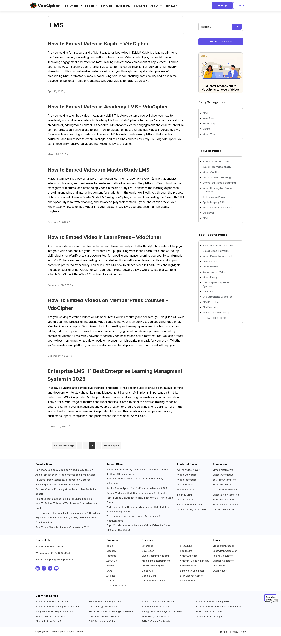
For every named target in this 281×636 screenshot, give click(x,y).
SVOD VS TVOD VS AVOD (217, 207)
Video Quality (211, 172)
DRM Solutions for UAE (48, 621)
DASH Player (219, 570)
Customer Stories (116, 585)
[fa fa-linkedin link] (37, 569)
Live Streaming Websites (218, 296)
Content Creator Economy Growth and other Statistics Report (65, 491)
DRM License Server (191, 575)
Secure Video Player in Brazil (158, 601)
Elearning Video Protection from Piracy (57, 484)
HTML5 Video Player (214, 317)
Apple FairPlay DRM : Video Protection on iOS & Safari (65, 474)
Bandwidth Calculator (192, 570)
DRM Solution (210, 261)
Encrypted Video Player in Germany (162, 611)
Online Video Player (214, 197)
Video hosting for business (192, 509)
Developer (140, 6)
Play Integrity (187, 580)
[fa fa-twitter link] (50, 569)
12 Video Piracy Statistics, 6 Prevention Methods (63, 479)
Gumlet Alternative (223, 509)
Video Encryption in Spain (103, 606)
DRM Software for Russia (156, 621)
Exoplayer (208, 212)
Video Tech (209, 134)
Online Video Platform (189, 504)
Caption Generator (223, 560)
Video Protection (186, 479)
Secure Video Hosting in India (105, 601)
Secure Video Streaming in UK (212, 601)
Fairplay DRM (184, 494)
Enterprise (147, 545)
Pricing (110, 565)
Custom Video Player (154, 580)
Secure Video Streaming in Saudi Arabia (57, 606)
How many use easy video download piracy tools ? (64, 469)
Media (206, 128)
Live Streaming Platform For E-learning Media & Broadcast (68, 513)
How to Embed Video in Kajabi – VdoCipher (98, 44)
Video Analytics (189, 555)
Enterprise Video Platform (218, 245)
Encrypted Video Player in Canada (54, 611)
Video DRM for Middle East (50, 616)
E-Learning (186, 545)
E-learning (209, 123)
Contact (171, 6)
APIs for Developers (153, 565)
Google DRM (149, 575)
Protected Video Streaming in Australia (111, 611)
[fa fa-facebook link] (44, 569)
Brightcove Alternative (225, 504)
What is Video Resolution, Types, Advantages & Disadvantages (133, 518)
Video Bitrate (211, 266)
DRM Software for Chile (102, 621)
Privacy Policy (238, 631)
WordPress (209, 118)
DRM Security (210, 307)
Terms (223, 631)
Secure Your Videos (221, 41)
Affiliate (110, 575)
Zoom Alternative (222, 484)
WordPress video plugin (217, 167)
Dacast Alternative (223, 474)
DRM (205, 113)
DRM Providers (211, 302)
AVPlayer (208, 291)
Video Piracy (210, 277)
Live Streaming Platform (155, 555)
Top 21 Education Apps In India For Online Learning (63, 498)
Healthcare (186, 550)
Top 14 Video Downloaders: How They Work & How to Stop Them (139, 500)
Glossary (111, 550)
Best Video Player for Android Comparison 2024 (62, 527)
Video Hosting (185, 484)
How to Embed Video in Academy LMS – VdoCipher (108, 107)
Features (107, 6)
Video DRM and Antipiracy (194, 560)
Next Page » (112, 445)
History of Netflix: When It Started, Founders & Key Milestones (134, 480)
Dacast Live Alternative (226, 494)
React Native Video (214, 272)
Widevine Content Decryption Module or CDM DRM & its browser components (138, 509)
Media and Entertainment (156, 560)
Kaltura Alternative (223, 499)
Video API (147, 570)
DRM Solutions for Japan (209, 616)
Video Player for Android (217, 256)
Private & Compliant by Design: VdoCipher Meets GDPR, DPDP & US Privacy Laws (137, 471)
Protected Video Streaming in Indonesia (218, 606)
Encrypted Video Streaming (219, 182)
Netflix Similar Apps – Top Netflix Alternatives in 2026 (136, 488)
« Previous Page (64, 445)
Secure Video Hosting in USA (51, 601)
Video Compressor (223, 545)
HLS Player (219, 565)
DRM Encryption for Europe (104, 616)
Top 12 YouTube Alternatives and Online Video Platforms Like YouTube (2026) (138, 527)
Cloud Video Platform (216, 251)
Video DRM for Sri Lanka (208, 611)
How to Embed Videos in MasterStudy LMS (98, 170)
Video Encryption (186, 474)
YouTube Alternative (224, 479)
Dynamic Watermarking (217, 177)
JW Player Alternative (225, 489)
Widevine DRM (185, 489)
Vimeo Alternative (223, 469)
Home (109, 545)
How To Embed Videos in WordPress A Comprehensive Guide (66, 505)
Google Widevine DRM (216, 161)
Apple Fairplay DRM (214, 202)
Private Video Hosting (216, 312)
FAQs (109, 570)
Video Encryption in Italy (155, 606)
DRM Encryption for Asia (155, 616)
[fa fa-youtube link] (56, 569)
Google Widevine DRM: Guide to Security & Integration (137, 493)
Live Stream (123, 6)
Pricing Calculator (223, 555)
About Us (111, 560)
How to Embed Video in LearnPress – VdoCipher (104, 237)
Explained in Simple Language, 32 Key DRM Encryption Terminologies (65, 519)
